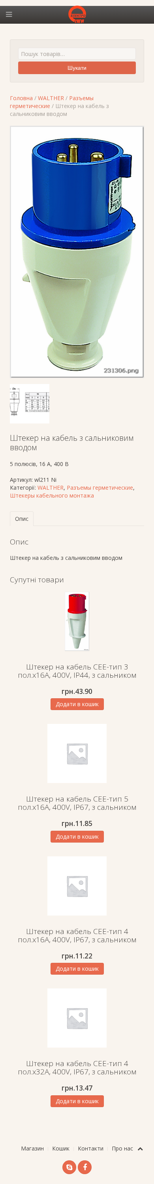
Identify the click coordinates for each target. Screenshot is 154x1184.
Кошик (60, 1148)
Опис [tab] (21, 518)
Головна (21, 98)
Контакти (90, 1148)
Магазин (32, 1148)
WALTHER (51, 98)
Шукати (77, 68)
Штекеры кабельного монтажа (52, 495)
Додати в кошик (77, 704)
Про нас (122, 1148)
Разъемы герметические (100, 487)
